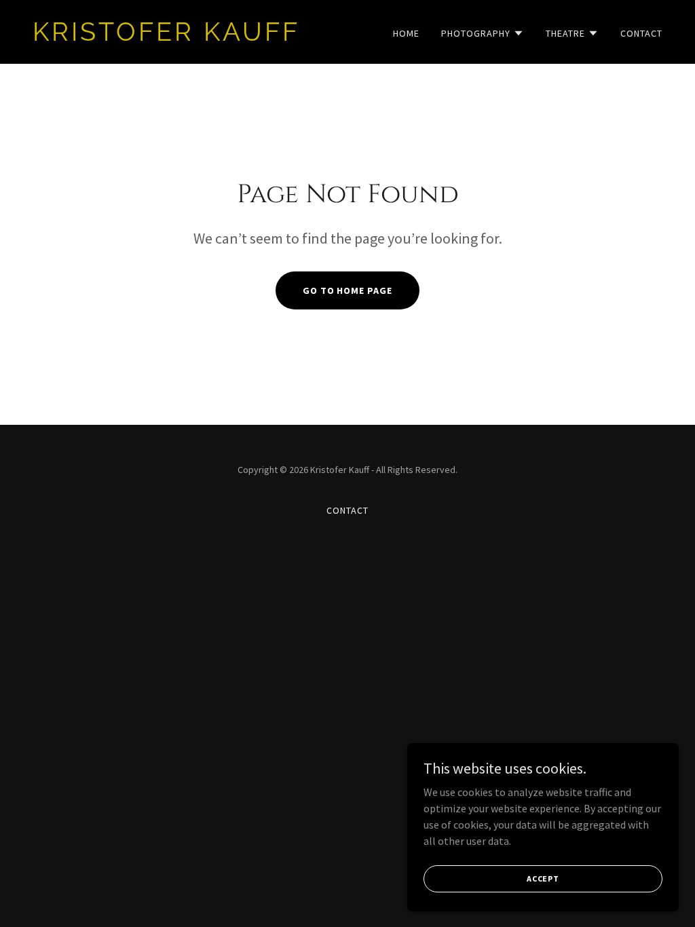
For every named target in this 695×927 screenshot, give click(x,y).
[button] (482, 33)
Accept (543, 878)
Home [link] (406, 33)
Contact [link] (641, 33)
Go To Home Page (348, 290)
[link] (185, 36)
